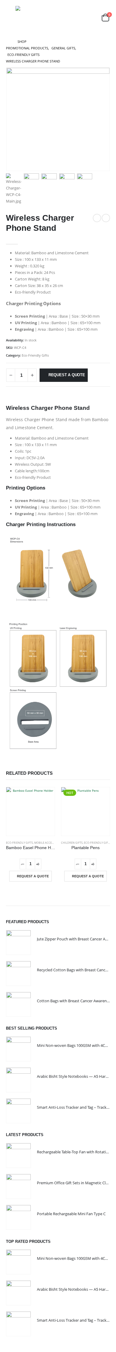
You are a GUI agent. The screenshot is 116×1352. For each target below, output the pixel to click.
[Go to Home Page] (7, 41)
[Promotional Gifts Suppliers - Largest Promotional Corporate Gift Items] (37, 17)
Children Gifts (72, 843)
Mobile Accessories (48, 843)
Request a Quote (66, 375)
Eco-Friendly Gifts (35, 355)
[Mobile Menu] (10, 17)
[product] (30, 811)
